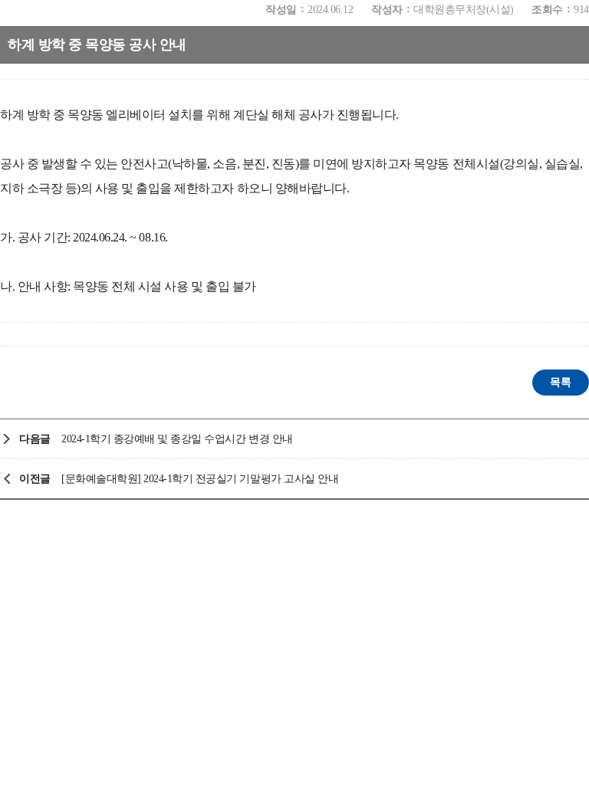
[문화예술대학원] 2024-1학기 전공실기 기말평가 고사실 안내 (199, 478)
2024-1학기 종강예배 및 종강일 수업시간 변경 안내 (177, 439)
